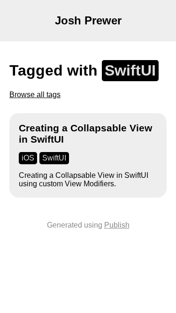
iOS (28, 158)
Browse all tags (35, 95)
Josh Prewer (88, 20)
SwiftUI (54, 158)
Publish (117, 225)
